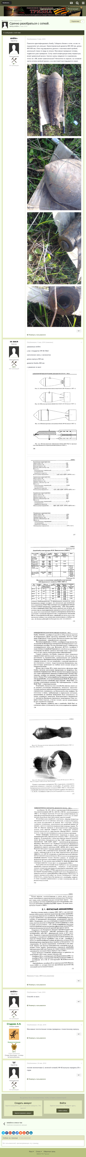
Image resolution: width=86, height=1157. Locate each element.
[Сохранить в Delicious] (17, 1132)
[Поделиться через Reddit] (20, 1132)
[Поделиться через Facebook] (6, 1132)
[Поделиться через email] (27, 1132)
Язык (31, 1151)
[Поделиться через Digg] (13, 1132)
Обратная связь (49, 1151)
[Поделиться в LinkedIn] (31, 1132)
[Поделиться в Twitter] (3, 1132)
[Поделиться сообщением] (81, 39)
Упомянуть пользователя (37, 335)
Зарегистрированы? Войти (51, 9)
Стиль (38, 1151)
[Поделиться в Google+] (10, 1132)
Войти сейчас (63, 1110)
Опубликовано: (36, 39)
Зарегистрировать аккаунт (23, 1113)
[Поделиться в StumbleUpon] (24, 1132)
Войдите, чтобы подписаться (12, 20)
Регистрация (73, 9)
